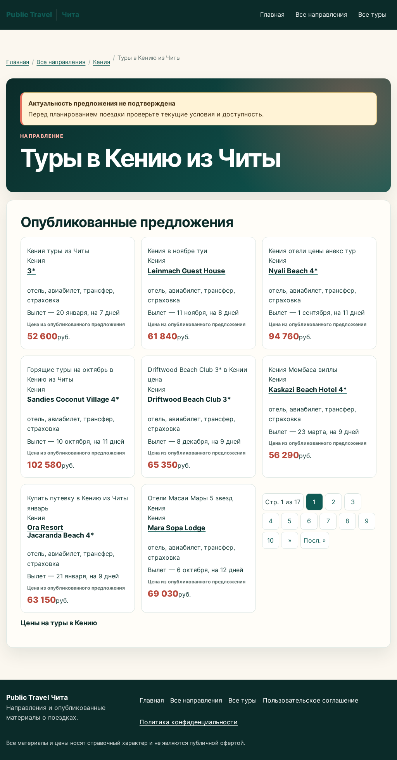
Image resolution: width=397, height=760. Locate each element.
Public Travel (42, 14)
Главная (272, 14)
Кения (101, 62)
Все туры (372, 14)
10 (270, 540)
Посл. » (315, 540)
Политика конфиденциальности (189, 722)
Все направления (321, 14)
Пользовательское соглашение (310, 700)
